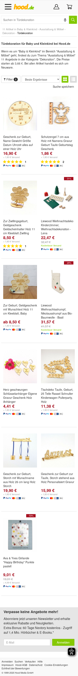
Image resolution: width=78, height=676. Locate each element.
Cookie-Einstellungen (56, 665)
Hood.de (25, 7)
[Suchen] (73, 20)
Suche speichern (63, 86)
